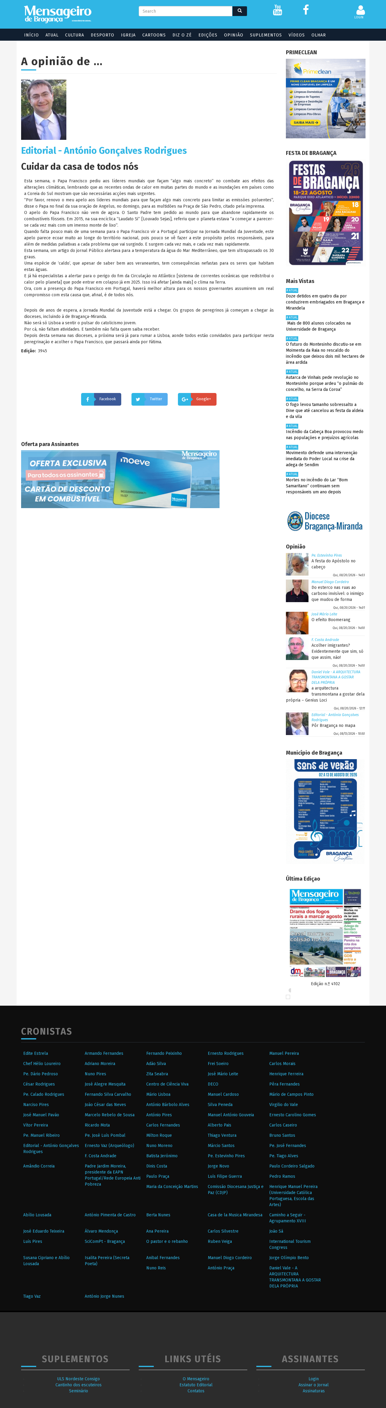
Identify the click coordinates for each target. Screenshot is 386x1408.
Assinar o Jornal (314, 1385)
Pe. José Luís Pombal (105, 1135)
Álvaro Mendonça (101, 1231)
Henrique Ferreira (286, 1073)
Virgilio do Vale (283, 1104)
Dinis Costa (156, 1166)
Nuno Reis (156, 1268)
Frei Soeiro (218, 1063)
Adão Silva (156, 1063)
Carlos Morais (282, 1063)
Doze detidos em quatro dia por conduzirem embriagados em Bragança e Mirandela (325, 302)
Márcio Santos (221, 1145)
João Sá (276, 1231)
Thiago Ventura (222, 1135)
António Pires (159, 1114)
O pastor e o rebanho (167, 1241)
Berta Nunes (158, 1215)
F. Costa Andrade (325, 640)
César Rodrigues (39, 1084)
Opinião (233, 35)
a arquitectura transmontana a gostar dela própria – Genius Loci (325, 694)
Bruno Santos (282, 1135)
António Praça (221, 1268)
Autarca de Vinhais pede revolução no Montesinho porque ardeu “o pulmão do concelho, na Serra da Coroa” (324, 383)
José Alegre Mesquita (105, 1084)
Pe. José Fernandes (287, 1145)
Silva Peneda (220, 1104)
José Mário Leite (324, 614)
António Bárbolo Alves (167, 1104)
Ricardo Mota (97, 1125)
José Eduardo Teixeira (43, 1231)
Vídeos (297, 35)
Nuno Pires (95, 1073)
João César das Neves (105, 1104)
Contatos (196, 1391)
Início (31, 35)
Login (313, 1378)
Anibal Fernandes (163, 1257)
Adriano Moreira (100, 1063)
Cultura (74, 35)
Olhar (319, 35)
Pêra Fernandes (284, 1084)
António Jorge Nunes (104, 1296)
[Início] (57, 14)
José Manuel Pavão (41, 1114)
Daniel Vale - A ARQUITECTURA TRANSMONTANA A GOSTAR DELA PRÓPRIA (336, 677)
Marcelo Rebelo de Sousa (109, 1114)
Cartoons (154, 35)
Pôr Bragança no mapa (333, 725)
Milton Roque (159, 1135)
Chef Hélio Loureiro (42, 1063)
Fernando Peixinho (164, 1053)
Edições (207, 35)
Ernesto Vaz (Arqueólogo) (109, 1145)
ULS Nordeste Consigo (78, 1378)
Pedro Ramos (282, 1176)
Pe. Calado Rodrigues (43, 1094)
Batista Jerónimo (162, 1155)
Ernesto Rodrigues (226, 1053)
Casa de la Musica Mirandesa (235, 1215)
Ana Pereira (157, 1231)
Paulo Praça (157, 1176)
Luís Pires (32, 1241)
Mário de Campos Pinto (291, 1094)
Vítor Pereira (35, 1125)
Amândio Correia (39, 1166)
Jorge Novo (218, 1166)
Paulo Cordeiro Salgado (292, 1166)
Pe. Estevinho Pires (327, 555)
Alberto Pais (219, 1125)
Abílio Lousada (37, 1215)
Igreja (128, 35)
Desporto (102, 35)
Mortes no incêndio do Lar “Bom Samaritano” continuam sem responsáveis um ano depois (317, 486)
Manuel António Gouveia (231, 1114)
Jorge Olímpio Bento (289, 1257)
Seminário (78, 1391)
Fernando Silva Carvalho (108, 1094)
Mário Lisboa (158, 1094)
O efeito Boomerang (331, 619)
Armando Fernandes (104, 1053)
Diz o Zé (182, 35)
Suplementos (266, 35)
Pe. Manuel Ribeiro (41, 1135)
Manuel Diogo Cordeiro (330, 582)
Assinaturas (314, 1391)
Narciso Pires (36, 1104)
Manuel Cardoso (223, 1094)
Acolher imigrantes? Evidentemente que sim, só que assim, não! (337, 651)
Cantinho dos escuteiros (78, 1385)
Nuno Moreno (159, 1145)
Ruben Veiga (220, 1241)
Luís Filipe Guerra (225, 1176)
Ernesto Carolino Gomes (292, 1114)
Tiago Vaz (32, 1296)
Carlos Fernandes (163, 1125)
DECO (213, 1084)
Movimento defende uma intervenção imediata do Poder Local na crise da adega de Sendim (321, 458)
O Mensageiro (196, 1378)
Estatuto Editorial (196, 1385)
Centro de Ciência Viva (167, 1084)
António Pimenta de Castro (110, 1215)
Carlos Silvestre (223, 1231)
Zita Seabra (157, 1073)
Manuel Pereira (284, 1053)
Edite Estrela (35, 1053)
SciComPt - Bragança (105, 1241)
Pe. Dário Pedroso (40, 1073)
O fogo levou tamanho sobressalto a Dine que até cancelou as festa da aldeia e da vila (324, 410)
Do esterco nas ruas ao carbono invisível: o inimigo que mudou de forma (338, 593)
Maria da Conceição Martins (172, 1186)
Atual (52, 35)
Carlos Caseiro (283, 1125)
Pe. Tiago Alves (283, 1155)
